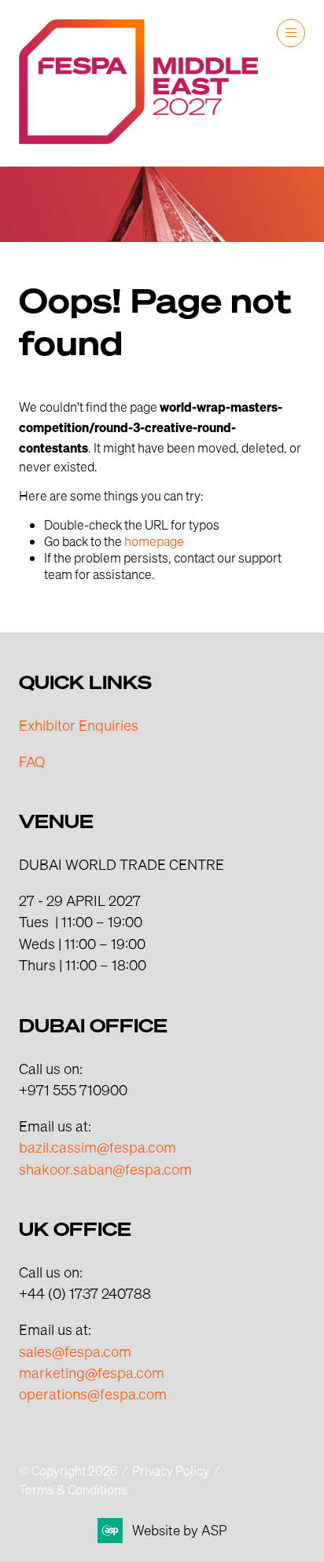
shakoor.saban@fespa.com (105, 1169)
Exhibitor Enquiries (78, 725)
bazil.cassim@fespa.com (97, 1147)
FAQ (32, 761)
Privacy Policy (170, 1470)
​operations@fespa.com (93, 1393)
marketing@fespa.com (91, 1372)
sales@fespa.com (75, 1351)
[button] (291, 33)
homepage (154, 541)
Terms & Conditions (73, 1489)
